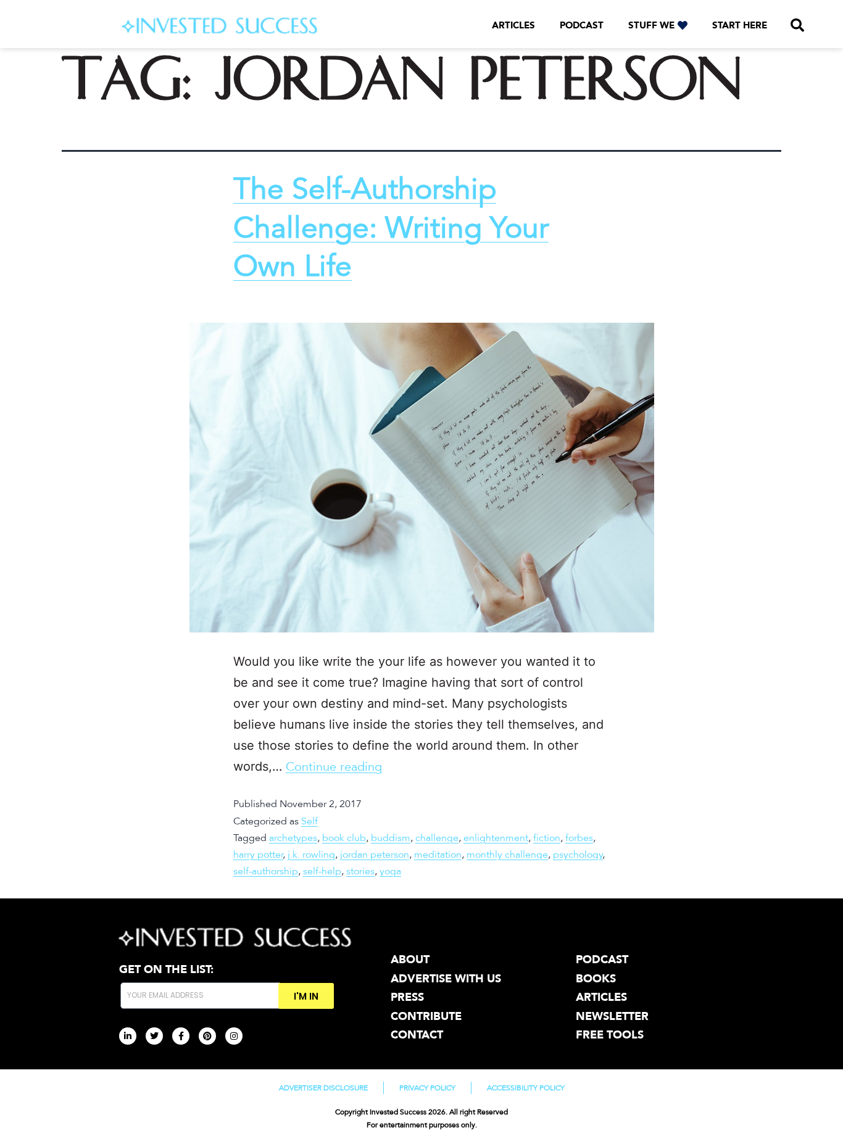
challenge (437, 838)
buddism (390, 838)
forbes (579, 838)
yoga (390, 871)
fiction (546, 838)
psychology (578, 854)
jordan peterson (374, 854)
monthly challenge (507, 854)
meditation (438, 854)
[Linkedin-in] (127, 1036)
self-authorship (265, 871)
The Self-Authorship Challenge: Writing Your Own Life (391, 228)
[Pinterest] (207, 1036)
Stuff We (651, 25)
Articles (513, 25)
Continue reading (334, 767)
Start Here (739, 25)
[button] (797, 25)
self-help (322, 871)
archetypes (293, 838)
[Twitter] (154, 1036)
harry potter (258, 854)
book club (344, 838)
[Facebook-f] (180, 1036)
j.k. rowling (311, 854)
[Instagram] (234, 1036)
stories (360, 871)
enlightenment (495, 838)
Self (309, 821)
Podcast (582, 25)
